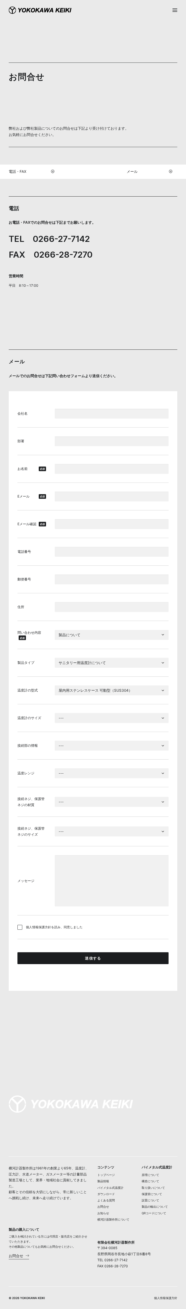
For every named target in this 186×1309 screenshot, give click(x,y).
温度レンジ (25, 773)
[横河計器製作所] (40, 10)
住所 (20, 607)
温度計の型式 (27, 690)
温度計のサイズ (29, 718)
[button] (175, 10)
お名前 (31, 469)
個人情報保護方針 (38, 927)
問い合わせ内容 (29, 634)
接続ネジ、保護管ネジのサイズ (31, 831)
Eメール (31, 496)
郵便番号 (24, 579)
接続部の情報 (27, 745)
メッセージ (25, 881)
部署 (20, 441)
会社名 (22, 413)
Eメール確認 (31, 524)
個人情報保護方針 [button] (165, 1298)
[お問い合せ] (71, 1104)
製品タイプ (25, 662)
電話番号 (24, 551)
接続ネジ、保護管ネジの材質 (31, 802)
